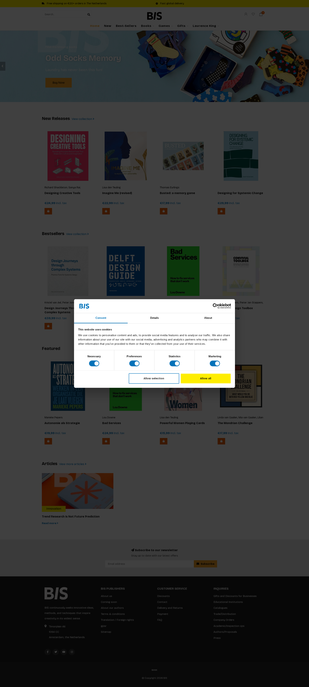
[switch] (134, 363)
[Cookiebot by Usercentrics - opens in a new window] (215, 306)
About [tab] (208, 317)
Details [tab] (154, 317)
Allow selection (154, 378)
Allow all (205, 378)
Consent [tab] (100, 317)
